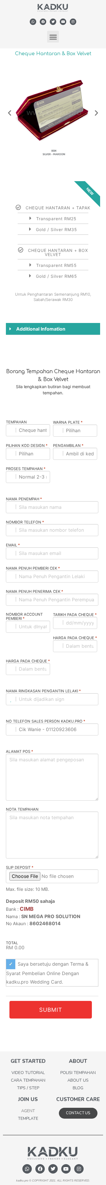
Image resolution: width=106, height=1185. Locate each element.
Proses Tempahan (26, 469)
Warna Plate (68, 422)
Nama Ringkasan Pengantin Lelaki (43, 691)
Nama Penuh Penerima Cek (34, 592)
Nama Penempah (24, 499)
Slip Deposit (20, 868)
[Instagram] (73, 21)
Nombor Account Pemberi (24, 617)
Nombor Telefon (25, 522)
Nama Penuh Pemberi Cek (33, 568)
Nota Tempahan (22, 810)
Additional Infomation (40, 329)
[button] (53, 37)
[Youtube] (63, 21)
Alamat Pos (19, 752)
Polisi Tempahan (78, 1072)
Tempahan (16, 422)
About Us (78, 1080)
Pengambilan (68, 446)
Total (12, 943)
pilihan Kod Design (27, 446)
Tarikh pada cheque (75, 615)
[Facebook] (43, 21)
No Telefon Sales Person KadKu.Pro (45, 721)
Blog (78, 1088)
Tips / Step (28, 1088)
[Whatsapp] (33, 21)
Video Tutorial (28, 1072)
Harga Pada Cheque (75, 638)
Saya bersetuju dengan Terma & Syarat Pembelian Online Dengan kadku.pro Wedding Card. (47, 973)
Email (13, 545)
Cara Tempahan (28, 1080)
